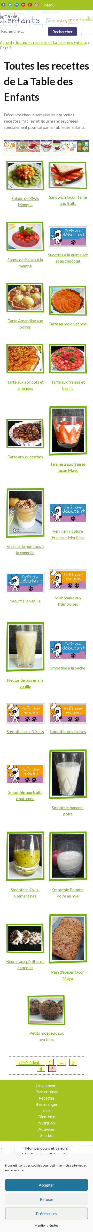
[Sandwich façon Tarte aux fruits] (68, 187)
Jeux (47, 1110)
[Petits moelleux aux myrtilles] (46, 1023)
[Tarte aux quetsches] (25, 446)
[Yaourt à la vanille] (25, 591)
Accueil (6, 42)
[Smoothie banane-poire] (68, 797)
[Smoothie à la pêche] (68, 658)
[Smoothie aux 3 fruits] (25, 721)
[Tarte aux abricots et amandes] (25, 372)
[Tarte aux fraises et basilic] (68, 372)
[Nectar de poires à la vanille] (25, 670)
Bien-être (46, 1116)
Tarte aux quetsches (25, 456)
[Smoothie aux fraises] (68, 721)
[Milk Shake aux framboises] (68, 588)
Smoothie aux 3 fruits (25, 731)
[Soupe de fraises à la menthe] (25, 249)
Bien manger (46, 1104)
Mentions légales (46, 1225)
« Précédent (29, 1062)
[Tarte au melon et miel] (68, 314)
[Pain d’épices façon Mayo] (68, 962)
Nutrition (46, 1122)
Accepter (46, 1185)
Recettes (47, 1097)
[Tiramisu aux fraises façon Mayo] (68, 454)
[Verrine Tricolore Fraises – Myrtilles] (68, 521)
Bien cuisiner (46, 1091)
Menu (49, 4)
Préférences (46, 1213)
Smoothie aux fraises (68, 731)
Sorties (46, 1135)
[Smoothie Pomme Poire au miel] (68, 880)
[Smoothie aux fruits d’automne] (25, 782)
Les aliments (46, 1085)
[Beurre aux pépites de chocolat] (25, 951)
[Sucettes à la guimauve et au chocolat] (68, 245)
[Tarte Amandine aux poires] (25, 311)
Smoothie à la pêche (67, 667)
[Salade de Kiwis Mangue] (25, 188)
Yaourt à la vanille (25, 600)
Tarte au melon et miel (68, 323)
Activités (46, 1129)
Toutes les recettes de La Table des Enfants (51, 42)
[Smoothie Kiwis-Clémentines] (25, 880)
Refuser (46, 1199)
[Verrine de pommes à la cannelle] (25, 536)
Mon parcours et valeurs (46, 1148)
